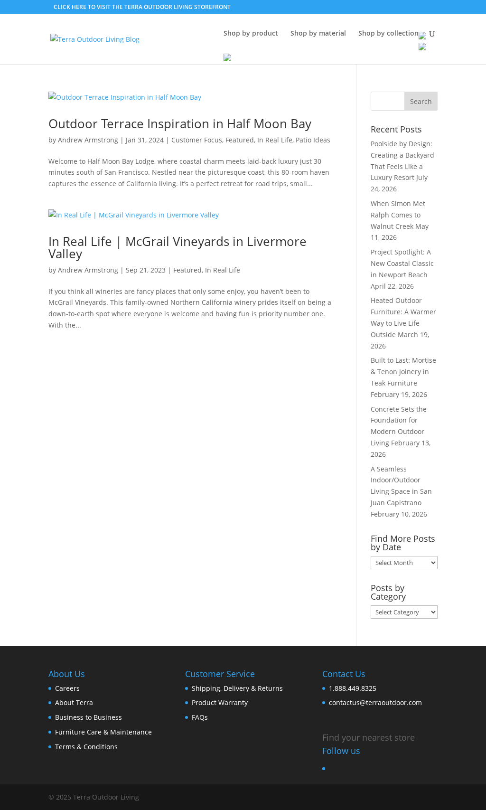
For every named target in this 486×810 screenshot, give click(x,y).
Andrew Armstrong (88, 139)
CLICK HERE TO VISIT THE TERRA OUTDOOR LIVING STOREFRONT (142, 7)
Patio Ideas (313, 139)
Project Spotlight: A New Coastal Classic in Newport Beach (402, 263)
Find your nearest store (368, 737)
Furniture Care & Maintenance (103, 731)
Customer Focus (196, 139)
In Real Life (274, 139)
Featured (239, 139)
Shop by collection (388, 34)
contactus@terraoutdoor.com (375, 702)
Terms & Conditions (86, 746)
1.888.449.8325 (352, 688)
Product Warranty (220, 702)
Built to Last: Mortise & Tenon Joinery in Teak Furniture (403, 371)
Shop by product (251, 34)
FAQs (200, 717)
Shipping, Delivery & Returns (237, 688)
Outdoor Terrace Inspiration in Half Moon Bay (179, 123)
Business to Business (88, 717)
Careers (67, 688)
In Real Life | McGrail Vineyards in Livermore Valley (177, 247)
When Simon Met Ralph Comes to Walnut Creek (398, 215)
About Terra (74, 702)
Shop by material (318, 34)
